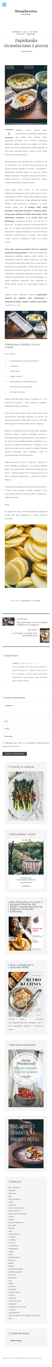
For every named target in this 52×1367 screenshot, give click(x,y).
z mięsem (11, 1310)
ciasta (10, 1202)
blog (26, 32)
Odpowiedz (34, 663)
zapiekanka (26, 600)
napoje (10, 1251)
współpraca (12, 1304)
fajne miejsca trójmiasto (17, 1214)
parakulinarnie (14, 1257)
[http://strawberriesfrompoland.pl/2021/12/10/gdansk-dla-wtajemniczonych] (26, 864)
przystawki (12, 1278)
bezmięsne (17, 32)
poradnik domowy (15, 1272)
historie (11, 1217)
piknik (10, 1263)
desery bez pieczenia (16, 1208)
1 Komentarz (27, 51)
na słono (21, 34)
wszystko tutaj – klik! (12, 305)
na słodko (12, 1240)
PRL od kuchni (13, 1188)
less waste (12, 1225)
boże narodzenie (14, 1199)
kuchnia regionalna (15, 1222)
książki (11, 1220)
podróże (11, 1266)
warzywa (31, 34)
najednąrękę (13, 1249)
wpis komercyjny (14, 1301)
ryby (10, 1281)
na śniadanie (13, 1246)
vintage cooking (14, 1292)
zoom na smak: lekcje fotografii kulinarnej (24, 1315)
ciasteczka (12, 1205)
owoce (10, 1254)
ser (17, 600)
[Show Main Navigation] (4, 5)
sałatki (11, 1283)
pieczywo (11, 1260)
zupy (10, 1318)
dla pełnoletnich (14, 1211)
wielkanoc (12, 1298)
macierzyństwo (14, 1234)
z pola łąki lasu (13, 1313)
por (12, 600)
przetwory (12, 1275)
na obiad (34, 32)
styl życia (11, 1286)
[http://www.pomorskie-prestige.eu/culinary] (26, 1144)
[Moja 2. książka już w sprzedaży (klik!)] (26, 995)
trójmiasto (12, 1289)
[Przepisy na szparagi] (26, 796)
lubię (10, 1231)
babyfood (11, 1190)
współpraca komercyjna (17, 1307)
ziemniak (37, 600)
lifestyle (11, 1228)
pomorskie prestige (15, 1269)
